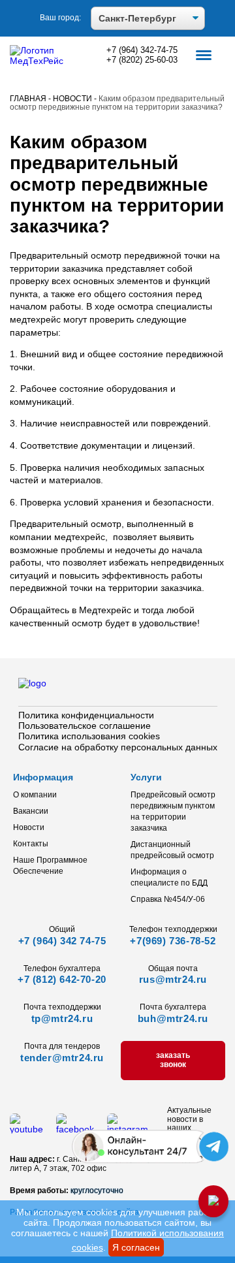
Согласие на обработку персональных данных (117, 747)
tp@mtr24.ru (62, 1018)
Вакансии (30, 811)
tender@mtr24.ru (62, 1057)
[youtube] (26, 1129)
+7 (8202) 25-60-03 (142, 60)
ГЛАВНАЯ (28, 98)
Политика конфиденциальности (86, 715)
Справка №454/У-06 (168, 899)
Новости (28, 827)
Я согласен (136, 1247)
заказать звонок (173, 1060)
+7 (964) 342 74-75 (62, 940)
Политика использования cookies (89, 736)
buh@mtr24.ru (173, 1018)
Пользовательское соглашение (84, 725)
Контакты (30, 843)
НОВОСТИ (72, 98)
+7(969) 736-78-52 (172, 940)
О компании (35, 794)
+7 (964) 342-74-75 (142, 50)
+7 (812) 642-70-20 (62, 979)
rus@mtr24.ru (173, 979)
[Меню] (203, 56)
